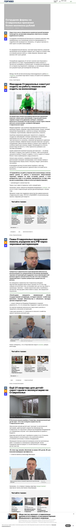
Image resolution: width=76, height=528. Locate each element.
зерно (12, 380)
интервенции (18, 380)
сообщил (44, 187)
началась (41, 344)
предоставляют (41, 486)
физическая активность (28, 231)
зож (19, 231)
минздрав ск (13, 231)
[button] (12, 516)
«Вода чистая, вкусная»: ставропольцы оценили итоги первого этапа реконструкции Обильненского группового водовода (37, 516)
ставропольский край (28, 380)
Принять (68, 525)
